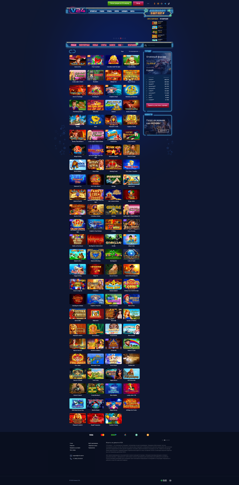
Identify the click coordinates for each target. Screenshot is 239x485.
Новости (72, 445)
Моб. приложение (93, 443)
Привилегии (92, 448)
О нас (71, 443)
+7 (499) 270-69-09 (78, 458)
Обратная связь (93, 445)
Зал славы (73, 450)
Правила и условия (75, 448)
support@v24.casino (78, 455)
